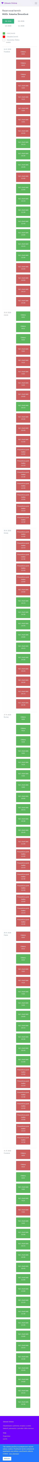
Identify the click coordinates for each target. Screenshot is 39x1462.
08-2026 (8, 21)
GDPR (5, 1439)
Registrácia (6, 1436)
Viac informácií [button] (14, 1454)
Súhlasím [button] (7, 1458)
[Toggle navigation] (35, 3)
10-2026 (8, 26)
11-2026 (21, 26)
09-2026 (21, 21)
